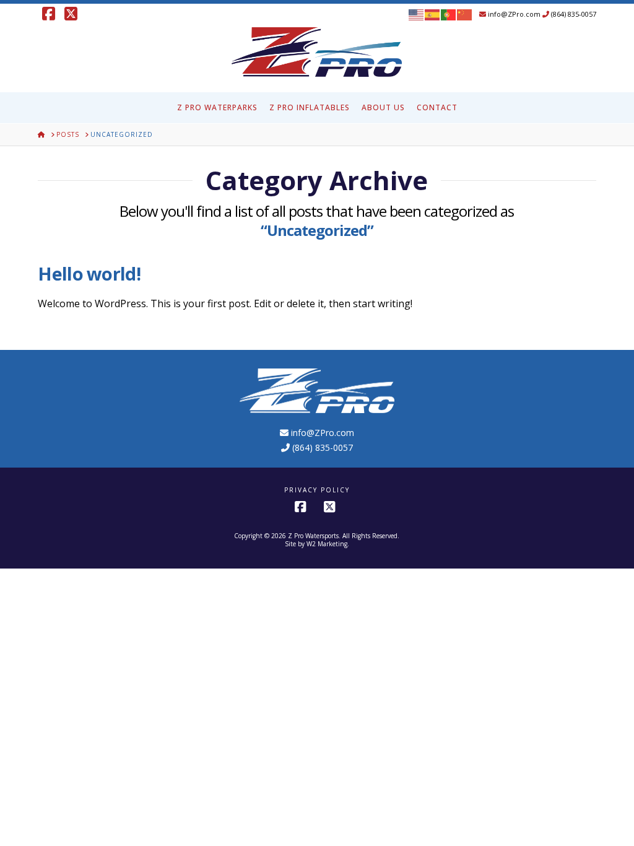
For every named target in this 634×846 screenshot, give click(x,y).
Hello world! (89, 273)
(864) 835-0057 (572, 14)
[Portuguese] (449, 14)
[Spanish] (433, 14)
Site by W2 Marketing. (317, 543)
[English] (417, 14)
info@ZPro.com (513, 14)
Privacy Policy (317, 490)
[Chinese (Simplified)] (465, 14)
